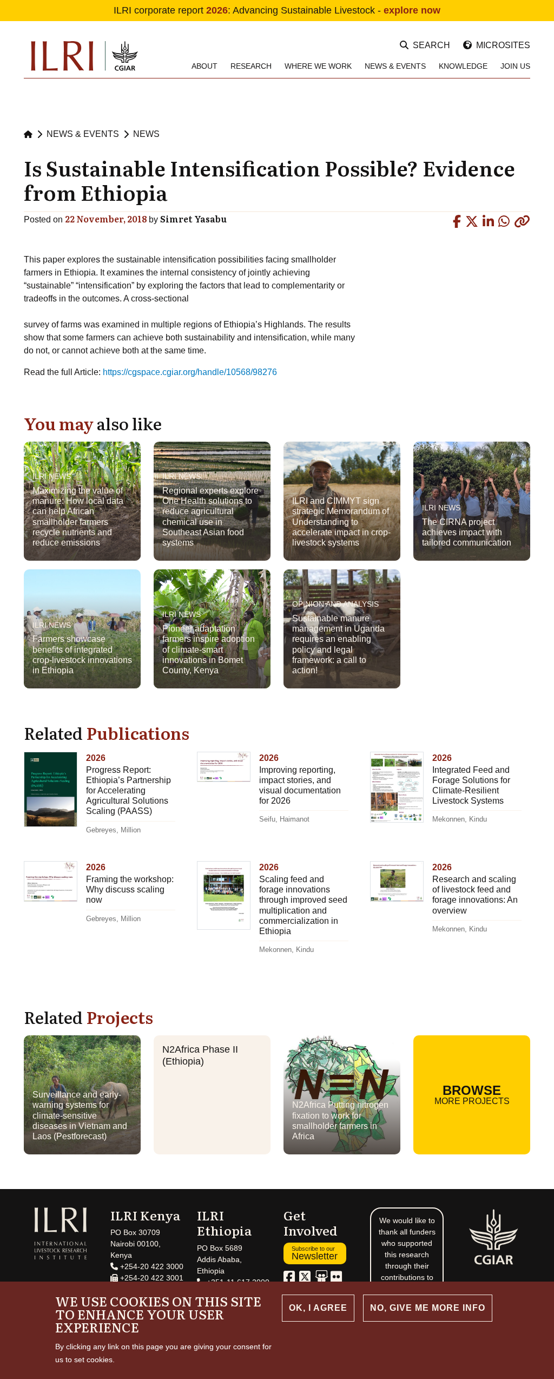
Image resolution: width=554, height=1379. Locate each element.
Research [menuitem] (251, 66)
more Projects (472, 1094)
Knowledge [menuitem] (463, 66)
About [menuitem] (204, 66)
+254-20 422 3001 (150, 1277)
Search (431, 45)
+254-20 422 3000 (150, 1266)
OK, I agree (318, 1307)
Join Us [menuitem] (515, 66)
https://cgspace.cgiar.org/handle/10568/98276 (190, 372)
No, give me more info (427, 1307)
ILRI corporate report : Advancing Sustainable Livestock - (277, 10)
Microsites (503, 45)
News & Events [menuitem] (395, 66)
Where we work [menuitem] (318, 66)
